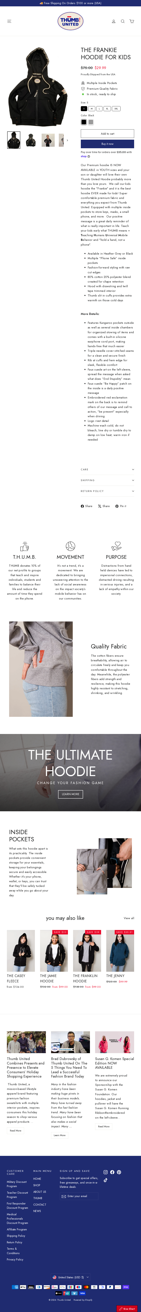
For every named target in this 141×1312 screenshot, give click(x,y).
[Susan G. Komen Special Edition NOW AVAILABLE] (114, 1042)
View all (129, 918)
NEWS (37, 1211)
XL (107, 108)
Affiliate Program (17, 1229)
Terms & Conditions (13, 1251)
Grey (91, 122)
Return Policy (14, 1242)
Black (84, 122)
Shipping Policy (16, 1236)
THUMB (37, 1198)
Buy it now (107, 144)
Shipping (88, 480)
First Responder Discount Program (17, 1206)
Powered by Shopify (83, 1300)
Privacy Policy (15, 1259)
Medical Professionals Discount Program (17, 1218)
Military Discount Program (16, 1184)
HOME (37, 1179)
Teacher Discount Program (17, 1195)
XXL (116, 108)
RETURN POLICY (92, 491)
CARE (85, 469)
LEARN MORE (70, 794)
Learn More (59, 1135)
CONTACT (39, 1205)
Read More (15, 1130)
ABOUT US (39, 1192)
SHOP (36, 1185)
